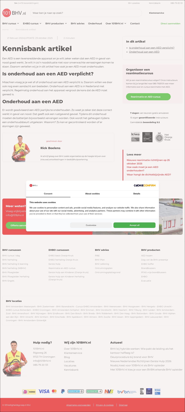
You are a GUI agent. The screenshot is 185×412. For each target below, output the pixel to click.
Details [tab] (136, 193)
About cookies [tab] (92, 193)
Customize (91, 225)
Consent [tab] (48, 193)
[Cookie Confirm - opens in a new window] (145, 185)
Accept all (134, 225)
